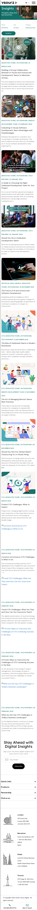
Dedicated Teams (9, 63)
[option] (18, 13)
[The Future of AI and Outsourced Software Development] (18, 269)
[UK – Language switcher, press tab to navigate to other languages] (27, 3)
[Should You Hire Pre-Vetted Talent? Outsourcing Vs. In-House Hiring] (18, 430)
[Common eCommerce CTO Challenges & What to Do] (18, 527)
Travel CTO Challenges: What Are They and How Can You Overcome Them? (18, 610)
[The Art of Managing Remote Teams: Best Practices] (18, 374)
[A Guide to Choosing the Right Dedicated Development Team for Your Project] (18, 161)
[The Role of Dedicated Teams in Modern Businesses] (18, 321)
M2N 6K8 (26, 882)
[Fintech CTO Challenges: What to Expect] (18, 482)
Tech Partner (7, 339)
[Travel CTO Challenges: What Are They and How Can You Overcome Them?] (18, 581)
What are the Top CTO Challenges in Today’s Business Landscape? (17, 716)
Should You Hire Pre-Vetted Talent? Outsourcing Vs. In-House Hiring (16, 453)
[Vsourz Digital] (9, 2)
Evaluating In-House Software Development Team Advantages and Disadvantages (17, 130)
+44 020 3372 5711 (23, 824)
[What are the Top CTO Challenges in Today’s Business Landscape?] (18, 685)
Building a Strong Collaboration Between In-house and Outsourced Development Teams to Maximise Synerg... (16, 74)
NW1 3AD (26, 821)
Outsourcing (22, 63)
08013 (19, 842)
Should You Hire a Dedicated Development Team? (14, 239)
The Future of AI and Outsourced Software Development (15, 291)
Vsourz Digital (24, 898)
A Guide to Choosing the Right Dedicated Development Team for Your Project (18, 185)
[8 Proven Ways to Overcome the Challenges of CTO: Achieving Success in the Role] (18, 631)
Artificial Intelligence (11, 283)
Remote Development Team (13, 392)
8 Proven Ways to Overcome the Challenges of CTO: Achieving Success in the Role (18, 662)
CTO (3, 336)
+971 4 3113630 (22, 866)
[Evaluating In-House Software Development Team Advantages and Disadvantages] (18, 106)
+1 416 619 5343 (22, 884)
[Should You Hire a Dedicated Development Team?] (18, 216)
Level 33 (20, 858)
